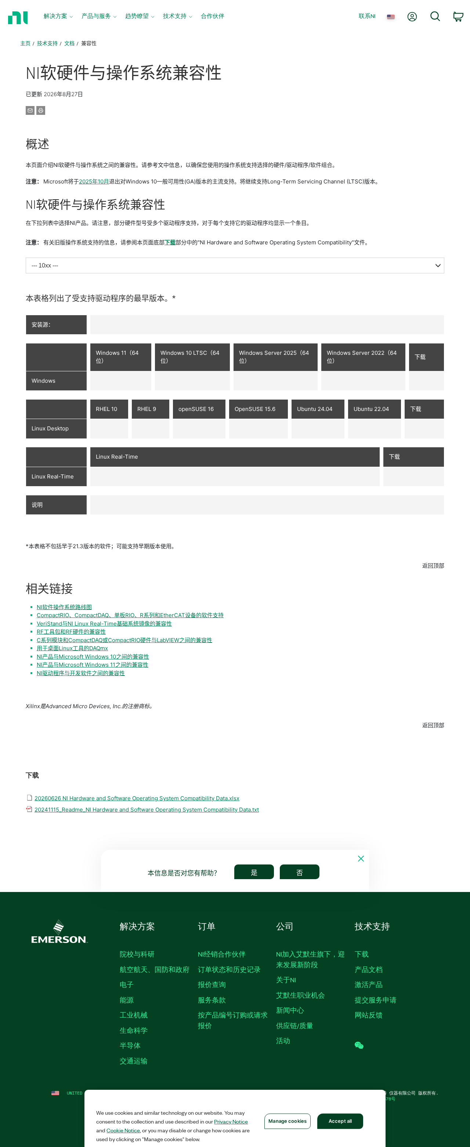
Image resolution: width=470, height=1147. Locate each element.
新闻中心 (290, 1010)
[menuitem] (58, 18)
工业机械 (134, 1015)
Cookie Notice (123, 1130)
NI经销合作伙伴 (222, 954)
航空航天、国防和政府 (154, 969)
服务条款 (212, 1000)
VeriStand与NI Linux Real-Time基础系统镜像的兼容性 (104, 623)
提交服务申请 (376, 1000)
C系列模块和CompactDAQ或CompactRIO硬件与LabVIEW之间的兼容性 (124, 640)
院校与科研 (137, 954)
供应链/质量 (294, 1026)
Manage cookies (287, 1121)
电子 (127, 984)
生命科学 (134, 1030)
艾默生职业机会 (300, 995)
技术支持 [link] (47, 43)
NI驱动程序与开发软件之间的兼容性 (81, 673)
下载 (170, 242)
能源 (127, 1000)
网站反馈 (369, 1015)
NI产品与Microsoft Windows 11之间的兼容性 (92, 664)
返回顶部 (433, 565)
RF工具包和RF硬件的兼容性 (71, 631)
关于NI (286, 980)
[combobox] (235, 265)
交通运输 (134, 1061)
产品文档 (369, 969)
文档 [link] (69, 43)
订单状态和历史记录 (229, 969)
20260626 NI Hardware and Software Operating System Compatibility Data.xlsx (137, 798)
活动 (283, 1041)
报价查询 (212, 984)
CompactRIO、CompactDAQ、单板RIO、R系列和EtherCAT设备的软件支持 (130, 615)
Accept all (340, 1121)
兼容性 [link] (89, 43)
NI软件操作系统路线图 (64, 607)
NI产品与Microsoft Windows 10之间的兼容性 (93, 656)
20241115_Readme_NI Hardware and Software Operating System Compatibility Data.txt (147, 809)
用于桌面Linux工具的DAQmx (72, 648)
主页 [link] (25, 43)
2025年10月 (94, 181)
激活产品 (369, 984)
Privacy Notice (231, 1121)
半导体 (130, 1045)
